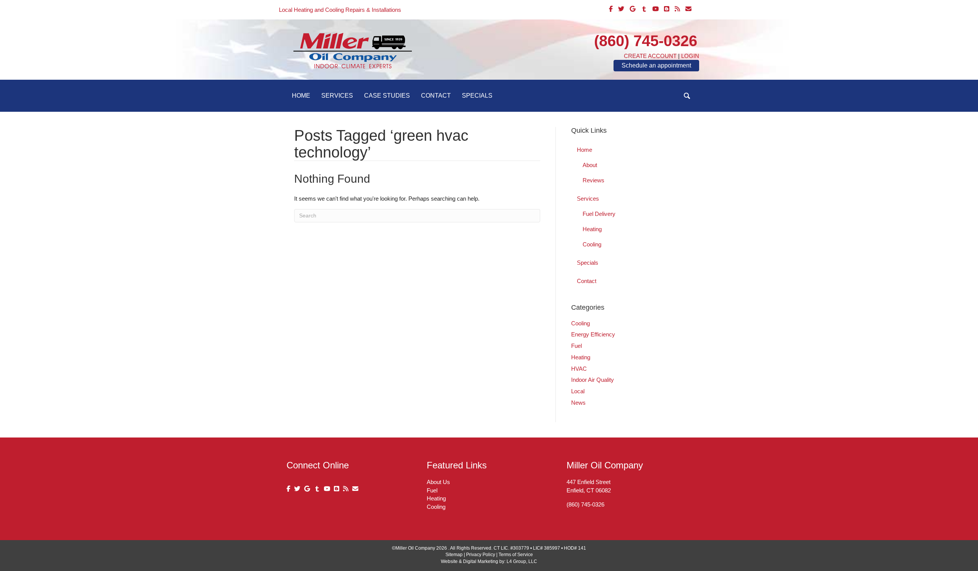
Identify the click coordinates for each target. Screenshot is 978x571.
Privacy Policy (480, 554)
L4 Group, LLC (522, 561)
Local (578, 391)
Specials (477, 95)
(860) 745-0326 (645, 40)
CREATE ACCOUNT (650, 56)
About (590, 165)
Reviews (593, 180)
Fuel (576, 346)
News (578, 402)
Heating (592, 229)
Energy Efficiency (593, 334)
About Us (438, 482)
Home (301, 95)
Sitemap (454, 554)
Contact (436, 95)
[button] (687, 96)
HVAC (579, 368)
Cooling (592, 244)
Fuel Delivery (599, 214)
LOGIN (690, 56)
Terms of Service (516, 554)
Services (337, 95)
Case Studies (387, 95)
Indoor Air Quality (592, 379)
